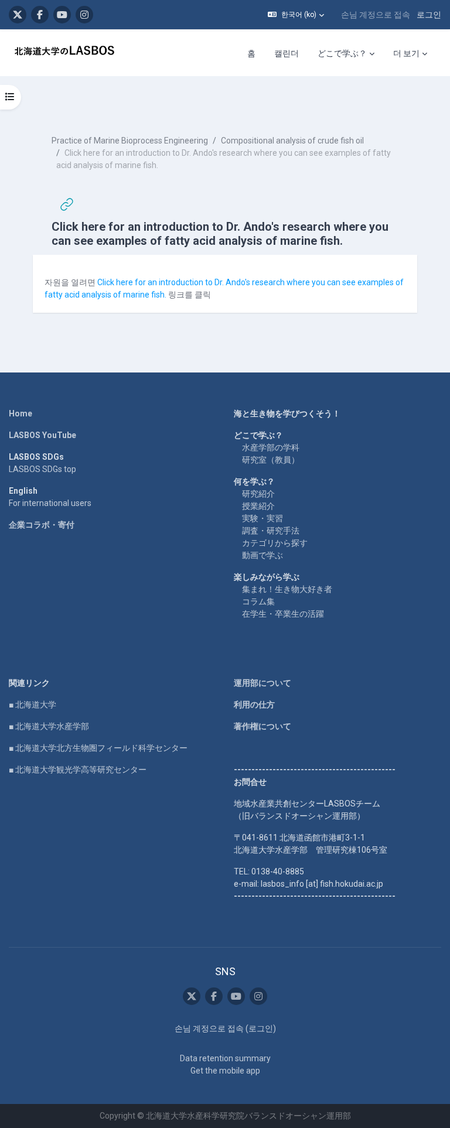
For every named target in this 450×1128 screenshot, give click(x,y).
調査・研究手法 (270, 530)
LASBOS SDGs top (42, 469)
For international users (50, 503)
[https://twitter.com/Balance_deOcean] (17, 14)
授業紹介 (258, 506)
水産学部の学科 (270, 447)
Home (20, 413)
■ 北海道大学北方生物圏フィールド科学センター (98, 748)
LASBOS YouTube (42, 435)
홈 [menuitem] (251, 53)
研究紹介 (258, 493)
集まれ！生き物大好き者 (287, 589)
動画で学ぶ (262, 555)
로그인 (429, 14)
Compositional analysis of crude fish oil (292, 140)
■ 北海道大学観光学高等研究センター (77, 769)
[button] (295, 14)
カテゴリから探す (275, 543)
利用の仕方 (254, 704)
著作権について (262, 726)
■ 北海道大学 (32, 704)
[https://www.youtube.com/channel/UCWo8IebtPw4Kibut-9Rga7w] (62, 14)
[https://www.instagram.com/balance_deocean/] (84, 14)
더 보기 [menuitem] (406, 53)
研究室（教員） (270, 459)
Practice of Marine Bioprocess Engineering (130, 140)
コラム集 (258, 601)
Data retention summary (225, 1058)
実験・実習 (262, 518)
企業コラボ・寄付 (41, 524)
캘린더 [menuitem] (286, 53)
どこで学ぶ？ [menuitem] (342, 53)
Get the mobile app (225, 1070)
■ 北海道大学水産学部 (49, 726)
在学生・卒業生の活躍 (283, 613)
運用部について (262, 683)
